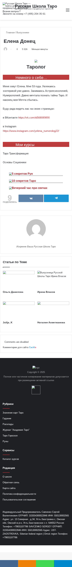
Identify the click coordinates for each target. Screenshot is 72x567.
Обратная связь (11, 482)
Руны (5, 441)
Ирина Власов (46, 292)
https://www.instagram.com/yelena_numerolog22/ (31, 130)
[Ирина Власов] (53, 280)
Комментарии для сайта (19, 347)
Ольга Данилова (13, 292)
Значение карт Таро (13, 412)
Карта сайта (9, 488)
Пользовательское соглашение (19, 499)
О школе (7, 476)
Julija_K (7, 322)
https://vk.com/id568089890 (34, 117)
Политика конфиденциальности (19, 494)
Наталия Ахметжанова (51, 322)
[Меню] (67, 11)
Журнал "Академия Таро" (16, 430)
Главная (10, 32)
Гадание (7, 418)
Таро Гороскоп (10, 435)
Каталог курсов (11, 459)
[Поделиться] (31, 198)
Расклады (8, 424)
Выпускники (22, 32)
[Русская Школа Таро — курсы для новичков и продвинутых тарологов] (17, 5)
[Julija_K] (19, 310)
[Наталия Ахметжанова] (53, 310)
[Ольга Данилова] (19, 280)
